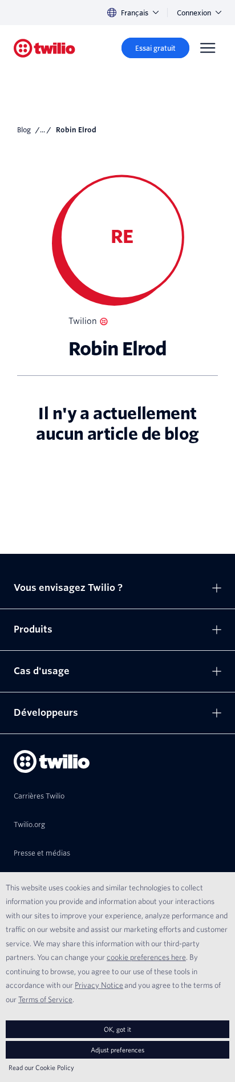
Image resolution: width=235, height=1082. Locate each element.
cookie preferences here (146, 957)
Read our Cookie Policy (41, 1067)
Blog (24, 129)
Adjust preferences (117, 1049)
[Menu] (207, 48)
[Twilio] (44, 48)
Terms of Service (45, 999)
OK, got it (117, 1029)
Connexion (194, 13)
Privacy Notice (99, 985)
